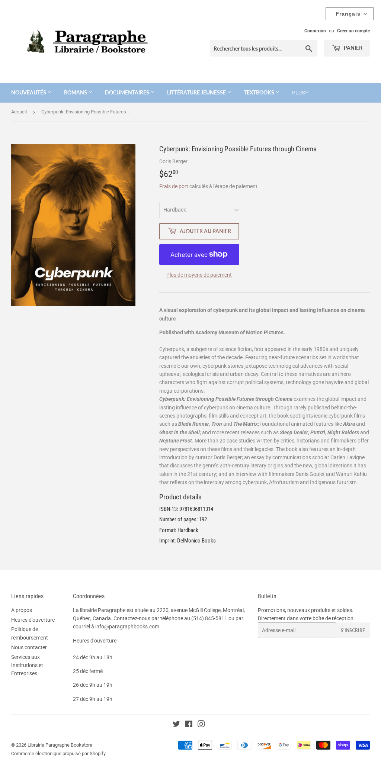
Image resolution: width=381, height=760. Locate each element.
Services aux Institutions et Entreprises (27, 665)
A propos (21, 610)
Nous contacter (29, 647)
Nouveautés (29, 92)
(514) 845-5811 (209, 618)
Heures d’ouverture (33, 620)
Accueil (19, 112)
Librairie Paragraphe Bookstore (60, 745)
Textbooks (259, 92)
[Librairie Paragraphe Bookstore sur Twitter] (176, 725)
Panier (352, 48)
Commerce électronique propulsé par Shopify (58, 753)
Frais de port (173, 186)
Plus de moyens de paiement (199, 275)
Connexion (315, 30)
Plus (298, 93)
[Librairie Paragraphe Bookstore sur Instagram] (201, 725)
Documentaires (127, 92)
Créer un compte (353, 30)
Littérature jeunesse (197, 92)
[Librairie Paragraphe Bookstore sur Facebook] (189, 725)
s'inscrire (353, 630)
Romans (76, 92)
